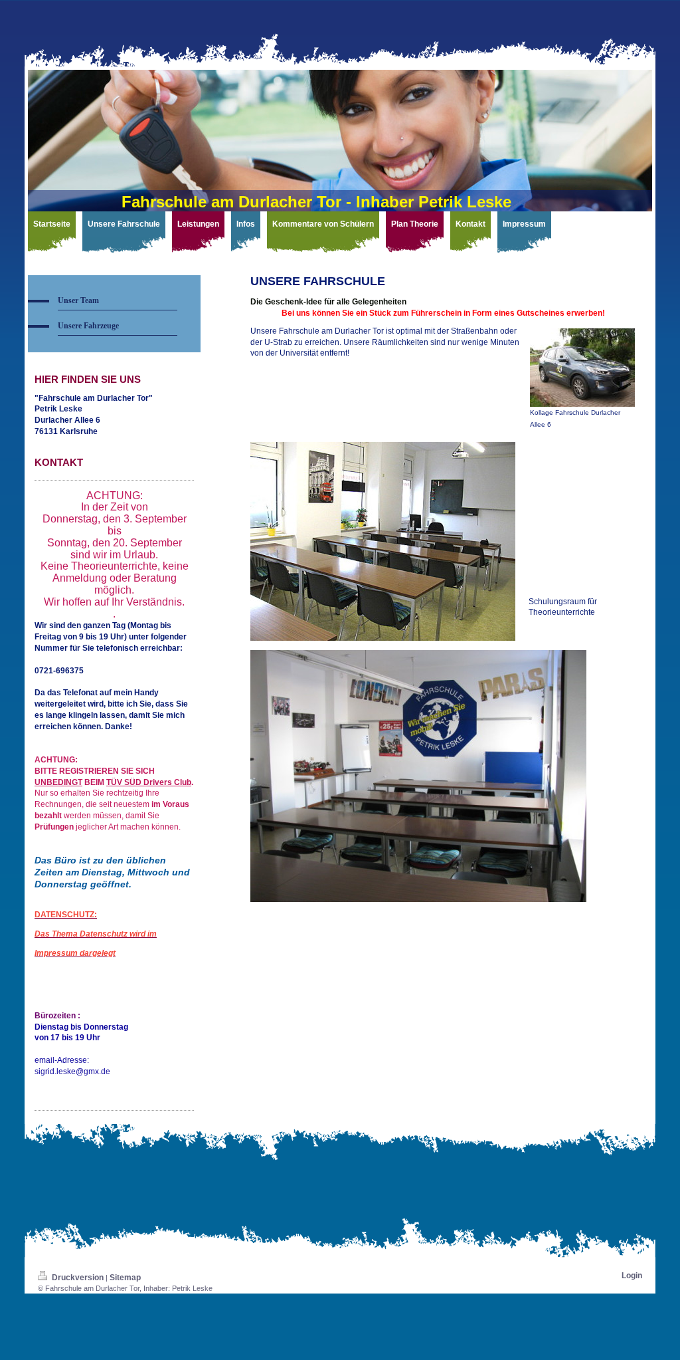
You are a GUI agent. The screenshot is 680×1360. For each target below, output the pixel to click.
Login (632, 1275)
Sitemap (125, 1277)
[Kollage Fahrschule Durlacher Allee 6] (582, 367)
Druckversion (78, 1277)
